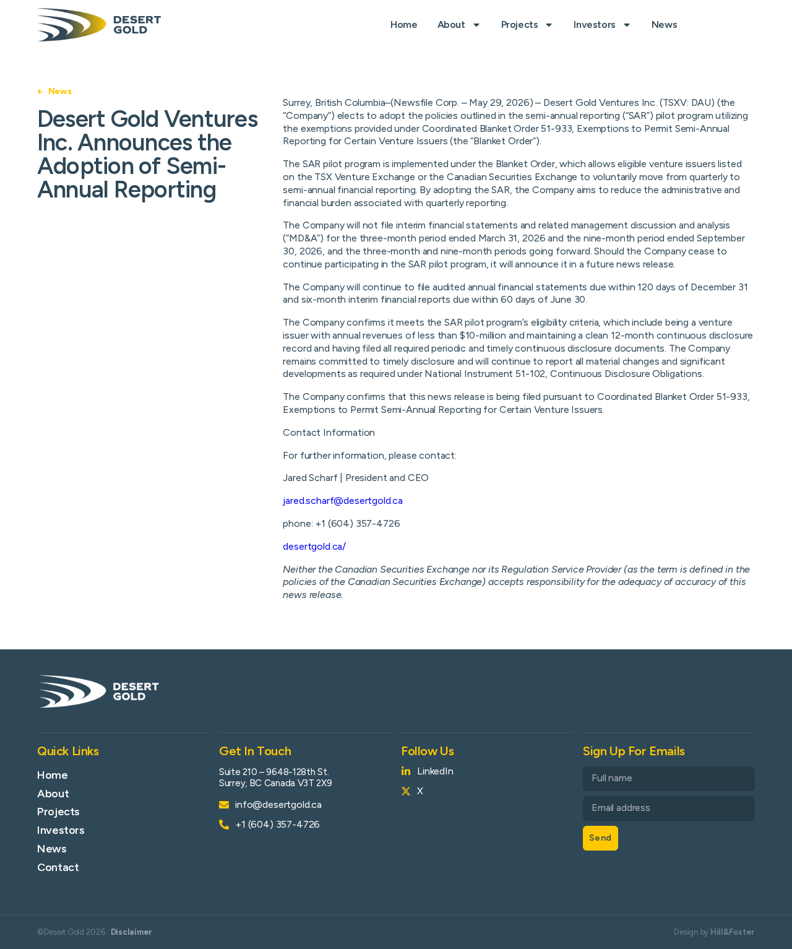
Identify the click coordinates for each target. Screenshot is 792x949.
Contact (58, 867)
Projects (519, 24)
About (451, 24)
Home (403, 24)
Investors (594, 24)
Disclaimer (131, 932)
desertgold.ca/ (314, 546)
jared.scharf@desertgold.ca (343, 500)
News (664, 24)
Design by (714, 932)
